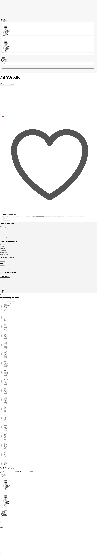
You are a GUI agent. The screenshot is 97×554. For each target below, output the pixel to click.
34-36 (6, 351)
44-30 (6, 398)
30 (5, 442)
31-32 (5, 332)
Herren (3, 35)
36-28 (5, 362)
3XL (5, 463)
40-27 (5, 380)
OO (5, 419)
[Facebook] (3, 289)
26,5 (5, 326)
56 (5, 451)
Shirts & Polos (7, 46)
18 (5, 318)
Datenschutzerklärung (4, 268)
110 (5, 445)
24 (5, 435)
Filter (32, 471)
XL (5, 461)
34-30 (6, 347)
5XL (5, 408)
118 (5, 315)
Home (3, 19)
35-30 (6, 353)
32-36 (6, 338)
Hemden (6, 38)
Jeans (5, 27)
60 (5, 453)
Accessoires (6, 22)
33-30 (6, 341)
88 (5, 415)
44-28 (5, 397)
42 (5, 428)
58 (5, 452)
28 (5, 439)
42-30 (6, 390)
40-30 (6, 382)
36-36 (6, 366)
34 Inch (6, 346)
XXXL (5, 421)
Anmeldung (2, 279)
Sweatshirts (6, 31)
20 (5, 320)
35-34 (6, 355)
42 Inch (6, 387)
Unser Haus (4, 59)
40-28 (5, 381)
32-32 (6, 336)
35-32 (6, 354)
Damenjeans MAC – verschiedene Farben (9, 214)
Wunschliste (6, 63)
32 (5, 334)
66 (5, 411)
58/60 (5, 407)
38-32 (6, 373)
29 (5, 440)
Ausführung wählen (40, 216)
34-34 (6, 350)
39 (5, 376)
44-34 (5, 400)
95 (5, 418)
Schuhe (5, 45)
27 (5, 438)
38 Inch (6, 369)
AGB (1, 267)
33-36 (6, 344)
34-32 (6, 348)
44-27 (5, 396)
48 (5, 434)
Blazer (5, 23)
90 (5, 417)
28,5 (5, 328)
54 (5, 449)
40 (5, 426)
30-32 (5, 330)
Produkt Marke (3, 301)
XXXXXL (6, 424)
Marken (3, 56)
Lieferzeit (2, 246)
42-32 (6, 391)
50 (5, 447)
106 (5, 446)
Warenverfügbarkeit (4, 244)
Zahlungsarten (3, 250)
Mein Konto (4, 61)
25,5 (5, 325)
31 (5, 443)
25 (5, 436)
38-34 (6, 374)
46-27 (5, 401)
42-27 (5, 388)
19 (5, 319)
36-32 (6, 364)
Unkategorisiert (7, 303)
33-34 (6, 343)
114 (5, 312)
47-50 (5, 405)
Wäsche (6, 32)
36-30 (6, 363)
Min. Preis (2, 471)
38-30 (6, 372)
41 (5, 427)
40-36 (6, 385)
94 (5, 455)
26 (5, 437)
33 (5, 339)
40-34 (6, 384)
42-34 (6, 392)
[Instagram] (3, 290)
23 (5, 324)
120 (5, 316)
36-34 (6, 365)
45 (5, 432)
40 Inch (6, 379)
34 (5, 345)
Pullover (6, 29)
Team (3, 58)
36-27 (5, 361)
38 (5, 425)
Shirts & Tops (7, 30)
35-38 (6, 357)
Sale (3, 52)
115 (5, 314)
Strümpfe (6, 47)
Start (1, 84)
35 (5, 352)
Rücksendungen (3, 252)
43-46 (5, 393)
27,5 (5, 327)
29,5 (5, 329)
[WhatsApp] (3, 292)
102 (5, 444)
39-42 (5, 378)
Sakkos (5, 44)
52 (5, 448)
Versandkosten (7, 220)
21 (5, 321)
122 (5, 317)
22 (5, 323)
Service (3, 57)
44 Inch (6, 394)
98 (5, 456)
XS (5, 420)
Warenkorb (6, 64)
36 (5, 359)
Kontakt (1, 263)
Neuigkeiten (4, 60)
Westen (5, 33)
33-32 (6, 342)
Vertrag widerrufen (5, 276)
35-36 (6, 356)
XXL (5, 462)
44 (5, 430)
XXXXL (6, 423)
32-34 (6, 337)
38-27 (5, 370)
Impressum (2, 265)
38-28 (5, 371)
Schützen (6, 34)
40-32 (6, 383)
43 (5, 429)
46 (5, 433)
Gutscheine (4, 20)
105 (5, 311)
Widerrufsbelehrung (4, 254)
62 (5, 454)
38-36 (6, 375)
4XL (5, 464)
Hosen (5, 25)
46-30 (6, 402)
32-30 (5, 335)
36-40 (5, 368)
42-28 (5, 389)
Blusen (5, 24)
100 (5, 310)
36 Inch (6, 360)
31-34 (5, 333)
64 (5, 410)
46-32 (6, 403)
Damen (3, 21)
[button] (2, 66)
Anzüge (5, 37)
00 (5, 309)
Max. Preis (17, 471)
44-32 (6, 399)
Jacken (5, 28)
